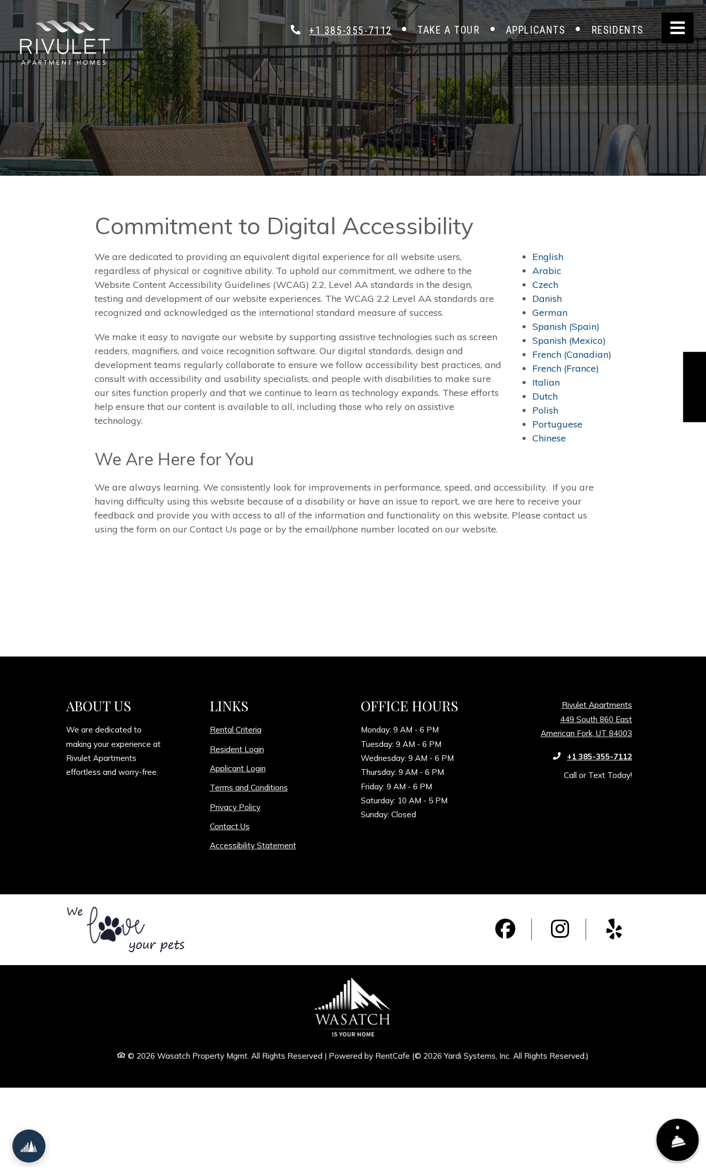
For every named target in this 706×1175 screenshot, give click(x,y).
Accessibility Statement (253, 845)
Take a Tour (449, 30)
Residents (623, 30)
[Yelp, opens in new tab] (614, 929)
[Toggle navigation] (678, 27)
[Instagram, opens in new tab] (560, 929)
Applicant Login (238, 768)
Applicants (542, 30)
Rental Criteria (236, 729)
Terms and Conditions (249, 787)
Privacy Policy (235, 807)
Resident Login (237, 749)
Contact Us (230, 826)
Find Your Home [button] (695, 392)
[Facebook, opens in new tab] (505, 929)
